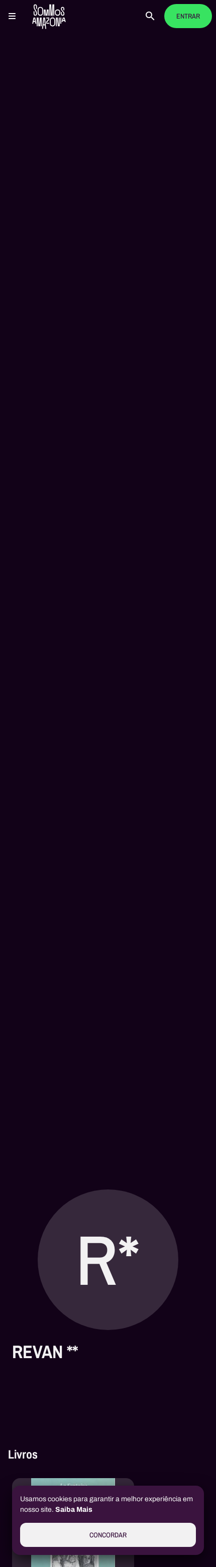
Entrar (188, 16)
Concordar (108, 1535)
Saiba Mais (73, 1509)
